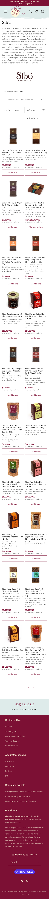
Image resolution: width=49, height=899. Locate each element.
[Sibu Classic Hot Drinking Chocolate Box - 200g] (13, 634)
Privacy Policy (11, 745)
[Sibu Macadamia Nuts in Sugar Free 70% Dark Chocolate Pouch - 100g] (36, 520)
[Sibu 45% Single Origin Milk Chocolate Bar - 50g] (36, 136)
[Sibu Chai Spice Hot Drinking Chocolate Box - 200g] (36, 468)
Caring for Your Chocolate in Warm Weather (24, 791)
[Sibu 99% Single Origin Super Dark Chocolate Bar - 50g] (13, 355)
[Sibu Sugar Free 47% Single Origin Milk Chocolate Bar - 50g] (13, 575)
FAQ (7, 776)
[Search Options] (42, 99)
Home (4, 91)
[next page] (33, 688)
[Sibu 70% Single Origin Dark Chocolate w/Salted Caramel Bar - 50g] (13, 243)
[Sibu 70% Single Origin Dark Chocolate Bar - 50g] (13, 189)
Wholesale (9, 766)
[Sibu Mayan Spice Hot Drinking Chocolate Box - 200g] (36, 300)
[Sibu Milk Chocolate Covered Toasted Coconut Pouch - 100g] (13, 468)
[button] (5, 11)
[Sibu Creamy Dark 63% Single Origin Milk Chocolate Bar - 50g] (36, 243)
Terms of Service (12, 741)
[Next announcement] (44, 3)
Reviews (8, 771)
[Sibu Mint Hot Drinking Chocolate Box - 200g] (36, 411)
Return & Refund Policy (15, 736)
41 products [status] (32, 118)
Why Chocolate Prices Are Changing (20, 801)
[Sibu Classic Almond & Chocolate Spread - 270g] (13, 300)
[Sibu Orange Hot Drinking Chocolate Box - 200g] (13, 520)
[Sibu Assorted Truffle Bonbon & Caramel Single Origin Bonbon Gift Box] (36, 189)
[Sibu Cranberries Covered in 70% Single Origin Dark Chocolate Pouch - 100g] (13, 411)
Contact (8, 726)
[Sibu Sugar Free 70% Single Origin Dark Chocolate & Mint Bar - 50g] (36, 575)
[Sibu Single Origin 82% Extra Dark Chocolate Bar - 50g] (13, 136)
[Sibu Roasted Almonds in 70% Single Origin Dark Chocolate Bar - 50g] (36, 355)
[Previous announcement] (5, 3)
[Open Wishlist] (36, 11)
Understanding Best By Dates (17, 796)
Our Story (9, 761)
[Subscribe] (38, 862)
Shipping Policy (12, 731)
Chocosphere (13, 892)
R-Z (16, 91)
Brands (10, 91)
